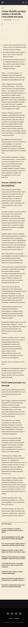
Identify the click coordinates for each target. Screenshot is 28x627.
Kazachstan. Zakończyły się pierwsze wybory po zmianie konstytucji (13, 585)
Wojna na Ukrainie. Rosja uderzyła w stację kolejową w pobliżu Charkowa (13, 579)
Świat (3, 8)
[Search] (23, 2)
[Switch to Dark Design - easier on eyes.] (25, 2)
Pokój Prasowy (7, 19)
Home (10, 618)
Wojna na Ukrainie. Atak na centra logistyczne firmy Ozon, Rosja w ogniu (13, 551)
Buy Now (16, 618)
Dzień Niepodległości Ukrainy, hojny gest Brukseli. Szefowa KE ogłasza (13, 537)
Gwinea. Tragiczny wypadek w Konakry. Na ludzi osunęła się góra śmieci (12, 530)
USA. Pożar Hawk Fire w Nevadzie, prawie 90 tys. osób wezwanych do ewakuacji (12, 565)
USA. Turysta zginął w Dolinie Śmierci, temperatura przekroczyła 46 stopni (14, 544)
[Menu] (3, 2)
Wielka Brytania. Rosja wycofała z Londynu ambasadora (12, 572)
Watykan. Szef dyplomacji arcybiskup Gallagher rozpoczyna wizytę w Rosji (13, 557)
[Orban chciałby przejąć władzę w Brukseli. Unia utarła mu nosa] (14, 31)
